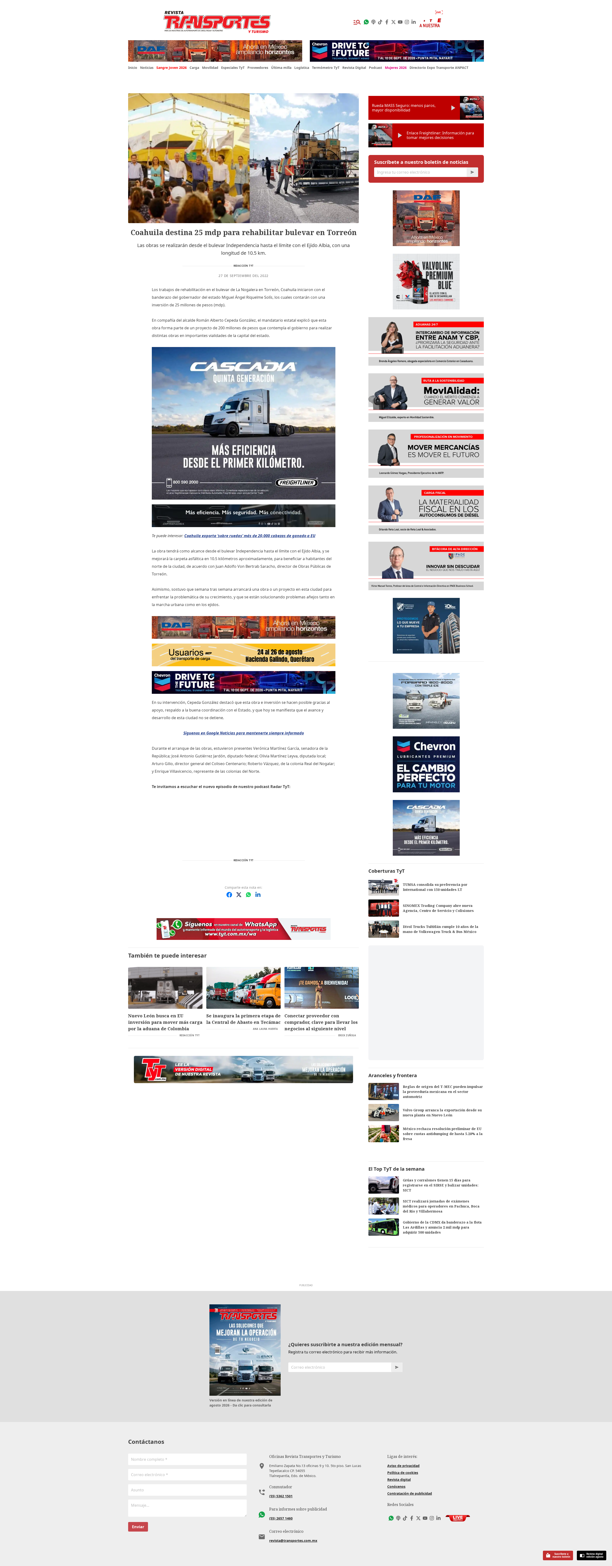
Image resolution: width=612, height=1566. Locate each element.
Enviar (138, 1526)
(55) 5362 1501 (281, 1496)
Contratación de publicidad (409, 1493)
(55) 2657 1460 (281, 1518)
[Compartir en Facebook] (229, 895)
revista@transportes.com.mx (293, 1540)
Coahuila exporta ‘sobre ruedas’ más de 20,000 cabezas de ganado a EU (249, 535)
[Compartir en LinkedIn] (258, 895)
